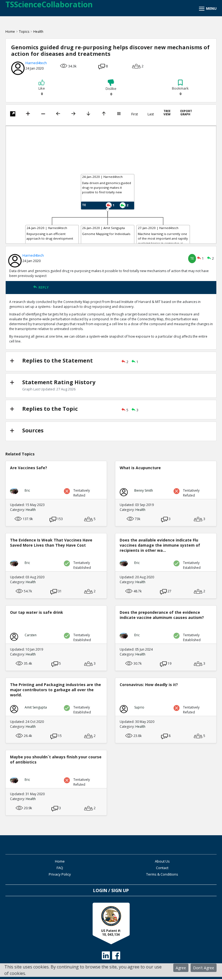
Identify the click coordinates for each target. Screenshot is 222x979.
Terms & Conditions (162, 874)
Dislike (111, 91)
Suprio (139, 707)
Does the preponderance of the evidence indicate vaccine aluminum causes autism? (162, 615)
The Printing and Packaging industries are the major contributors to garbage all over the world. (55, 689)
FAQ (60, 867)
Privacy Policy (60, 874)
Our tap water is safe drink (36, 612)
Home (10, 31)
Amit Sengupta (36, 707)
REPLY (43, 287)
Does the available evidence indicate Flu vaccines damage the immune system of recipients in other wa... (160, 545)
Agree (181, 967)
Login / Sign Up (111, 890)
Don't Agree (203, 967)
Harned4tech (36, 62)
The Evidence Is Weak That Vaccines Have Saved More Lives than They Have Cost (51, 542)
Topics (24, 31)
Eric (27, 490)
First (134, 114)
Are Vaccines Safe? (28, 467)
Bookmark (180, 91)
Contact (162, 867)
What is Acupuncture (140, 467)
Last (151, 114)
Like (41, 91)
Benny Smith (143, 490)
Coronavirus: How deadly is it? (149, 684)
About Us (162, 861)
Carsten (31, 635)
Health (38, 31)
